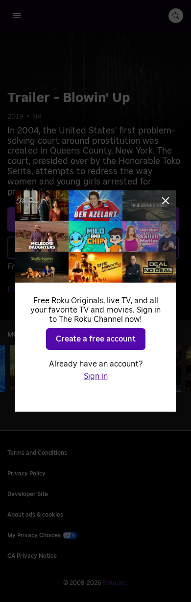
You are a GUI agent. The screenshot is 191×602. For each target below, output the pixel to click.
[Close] (165, 201)
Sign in (96, 376)
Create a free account (96, 339)
